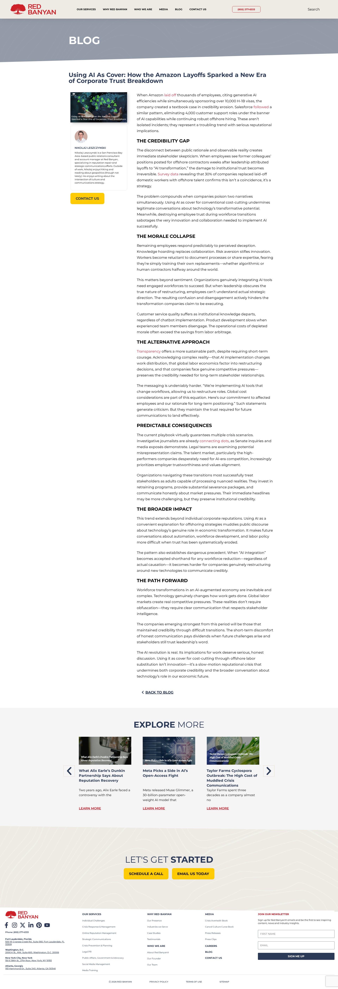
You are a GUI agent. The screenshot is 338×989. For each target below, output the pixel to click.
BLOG (208, 952)
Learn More (90, 808)
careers (211, 946)
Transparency (149, 351)
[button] (69, 771)
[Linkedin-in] (31, 925)
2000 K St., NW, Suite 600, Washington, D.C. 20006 (32, 952)
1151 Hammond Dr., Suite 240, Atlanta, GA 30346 (30, 968)
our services (91, 914)
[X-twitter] (23, 925)
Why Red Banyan (115, 9)
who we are (156, 946)
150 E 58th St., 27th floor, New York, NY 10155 (28, 960)
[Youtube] (47, 925)
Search (314, 9)
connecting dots (214, 441)
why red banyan (159, 914)
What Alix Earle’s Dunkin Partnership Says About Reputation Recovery (102, 776)
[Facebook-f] (6, 925)
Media (163, 9)
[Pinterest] (39, 925)
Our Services (86, 9)
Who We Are (143, 9)
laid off (170, 95)
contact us (213, 957)
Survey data (168, 174)
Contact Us (197, 9)
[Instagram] (14, 925)
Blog (178, 9)
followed (261, 107)
